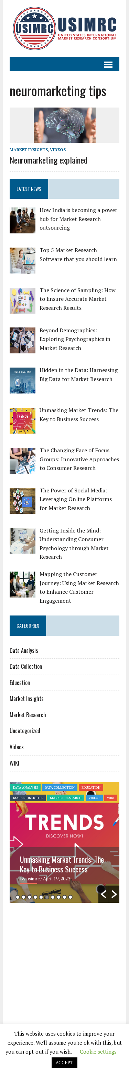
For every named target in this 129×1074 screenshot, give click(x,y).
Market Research (28, 715)
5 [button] (41, 897)
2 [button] (23, 897)
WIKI (14, 763)
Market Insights (29, 149)
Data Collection (26, 666)
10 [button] (70, 897)
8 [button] (58, 897)
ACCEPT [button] (64, 1062)
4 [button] (35, 897)
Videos (58, 149)
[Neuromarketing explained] (65, 138)
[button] (103, 894)
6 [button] (47, 897)
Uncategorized (25, 730)
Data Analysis (24, 650)
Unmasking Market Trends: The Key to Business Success (62, 864)
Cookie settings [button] (98, 1051)
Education (20, 682)
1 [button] (17, 897)
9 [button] (64, 897)
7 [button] (53, 897)
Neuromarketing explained (48, 160)
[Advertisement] (67, 961)
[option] (64, 842)
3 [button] (29, 897)
